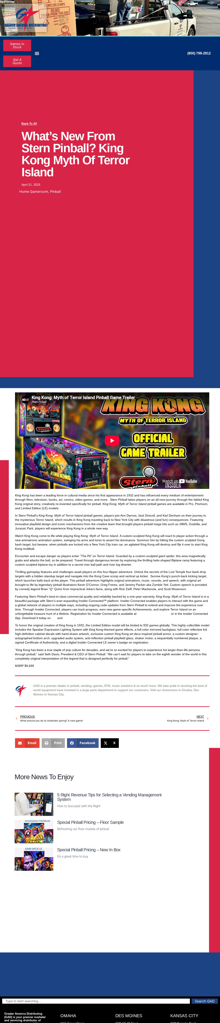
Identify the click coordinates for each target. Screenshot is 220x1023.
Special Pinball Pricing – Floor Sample (90, 822)
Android (68, 618)
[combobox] (96, 1001)
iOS (54, 618)
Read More (65, 813)
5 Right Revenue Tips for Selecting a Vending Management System (109, 797)
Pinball (55, 191)
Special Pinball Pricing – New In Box (89, 849)
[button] (36, 53)
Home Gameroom (33, 191)
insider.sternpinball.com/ (153, 613)
